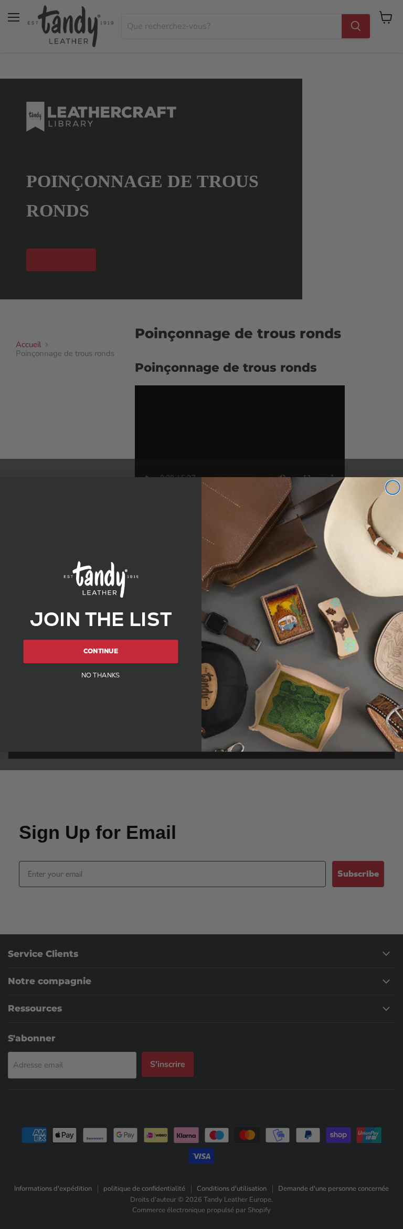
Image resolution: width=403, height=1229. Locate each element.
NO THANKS (100, 675)
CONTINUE (100, 651)
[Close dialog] (393, 487)
